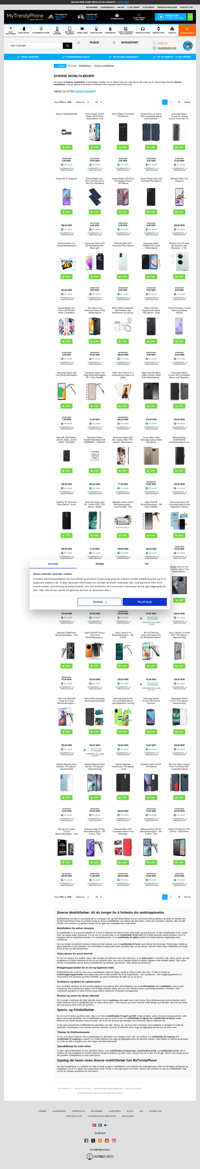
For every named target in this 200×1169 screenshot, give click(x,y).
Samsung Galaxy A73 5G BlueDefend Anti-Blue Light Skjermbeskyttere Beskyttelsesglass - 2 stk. (95, 245)
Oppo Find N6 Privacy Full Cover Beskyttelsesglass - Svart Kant (95, 635)
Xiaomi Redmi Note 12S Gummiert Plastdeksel (151, 179)
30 (179, 102)
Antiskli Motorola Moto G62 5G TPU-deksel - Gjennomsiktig (95, 766)
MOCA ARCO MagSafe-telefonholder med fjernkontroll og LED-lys (123, 310)
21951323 (138, 1089)
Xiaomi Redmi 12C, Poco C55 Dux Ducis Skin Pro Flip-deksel (94, 180)
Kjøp (96, 147)
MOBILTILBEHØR (85, 91)
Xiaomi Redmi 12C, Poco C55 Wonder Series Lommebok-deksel (66, 310)
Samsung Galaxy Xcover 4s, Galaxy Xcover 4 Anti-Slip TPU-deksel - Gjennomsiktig (179, 116)
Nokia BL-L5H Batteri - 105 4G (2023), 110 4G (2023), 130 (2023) (66, 439)
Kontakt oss (186, 7)
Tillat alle (145, 602)
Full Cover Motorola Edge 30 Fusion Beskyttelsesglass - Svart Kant (66, 700)
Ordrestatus (78, 1111)
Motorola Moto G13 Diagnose (179, 179)
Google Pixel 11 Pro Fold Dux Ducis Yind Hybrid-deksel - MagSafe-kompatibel (179, 569)
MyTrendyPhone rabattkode (102, 1116)
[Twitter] (93, 1140)
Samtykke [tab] (53, 563)
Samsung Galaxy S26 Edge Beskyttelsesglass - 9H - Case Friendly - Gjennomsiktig (95, 375)
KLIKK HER (123, 2)
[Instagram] (114, 1140)
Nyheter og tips (74, 1116)
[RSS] (100, 1140)
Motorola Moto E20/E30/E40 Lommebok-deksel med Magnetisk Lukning (179, 439)
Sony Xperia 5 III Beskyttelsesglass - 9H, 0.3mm (123, 635)
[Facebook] (86, 1140)
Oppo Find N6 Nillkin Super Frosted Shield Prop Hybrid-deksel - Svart (151, 375)
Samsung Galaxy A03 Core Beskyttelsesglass (66, 374)
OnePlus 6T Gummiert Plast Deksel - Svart (66, 503)
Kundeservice (107, 7)
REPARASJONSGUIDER (167, 7)
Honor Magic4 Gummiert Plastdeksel (123, 115)
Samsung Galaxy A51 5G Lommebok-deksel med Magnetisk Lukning (123, 700)
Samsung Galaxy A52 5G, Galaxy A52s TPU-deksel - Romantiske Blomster (122, 439)
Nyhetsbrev (148, 7)
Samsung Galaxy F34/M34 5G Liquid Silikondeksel (151, 245)
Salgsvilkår (128, 1116)
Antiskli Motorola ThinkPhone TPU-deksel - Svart (123, 766)
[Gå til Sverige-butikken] (100, 1125)
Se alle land (100, 1133)
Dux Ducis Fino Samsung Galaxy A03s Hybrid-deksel (94, 310)
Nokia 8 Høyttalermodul (66, 114)
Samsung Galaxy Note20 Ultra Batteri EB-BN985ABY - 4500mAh (95, 439)
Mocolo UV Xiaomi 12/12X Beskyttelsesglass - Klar (66, 831)
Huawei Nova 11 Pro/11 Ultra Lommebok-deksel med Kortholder (151, 116)
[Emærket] (188, 46)
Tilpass (98, 602)
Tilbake (61, 66)
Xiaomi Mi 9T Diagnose (66, 178)
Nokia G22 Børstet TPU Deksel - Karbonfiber (179, 830)
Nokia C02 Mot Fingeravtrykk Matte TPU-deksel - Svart (151, 310)
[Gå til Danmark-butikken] (94, 1125)
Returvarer (92, 7)
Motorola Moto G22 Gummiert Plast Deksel (122, 244)
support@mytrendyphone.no (108, 1089)
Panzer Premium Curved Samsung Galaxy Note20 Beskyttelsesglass (179, 310)
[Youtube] (107, 1140)
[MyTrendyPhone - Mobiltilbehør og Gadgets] (25, 17)
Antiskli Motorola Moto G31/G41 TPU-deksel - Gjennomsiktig (66, 766)
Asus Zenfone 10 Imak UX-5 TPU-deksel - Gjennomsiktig (179, 635)
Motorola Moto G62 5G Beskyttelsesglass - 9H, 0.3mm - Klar (151, 831)
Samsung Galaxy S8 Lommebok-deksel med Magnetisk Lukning (179, 504)
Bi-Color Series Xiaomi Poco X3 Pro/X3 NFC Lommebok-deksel (179, 766)
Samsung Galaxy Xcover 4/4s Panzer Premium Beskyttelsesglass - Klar (151, 700)
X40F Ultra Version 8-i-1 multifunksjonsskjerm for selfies (123, 375)
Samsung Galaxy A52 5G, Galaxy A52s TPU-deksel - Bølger (94, 504)
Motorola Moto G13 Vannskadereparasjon (66, 244)
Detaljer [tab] (100, 563)
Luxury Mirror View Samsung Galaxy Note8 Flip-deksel (151, 439)
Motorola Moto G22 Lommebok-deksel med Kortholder (122, 831)
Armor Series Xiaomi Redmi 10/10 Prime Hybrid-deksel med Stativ (94, 116)
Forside (42, 1111)
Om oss (120, 7)
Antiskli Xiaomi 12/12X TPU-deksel (151, 765)
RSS (141, 1111)
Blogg (130, 1111)
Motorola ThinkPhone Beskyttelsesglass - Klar (66, 634)
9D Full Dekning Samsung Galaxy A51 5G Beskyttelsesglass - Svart (151, 635)
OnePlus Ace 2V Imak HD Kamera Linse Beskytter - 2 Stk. (179, 245)
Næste (187, 102)
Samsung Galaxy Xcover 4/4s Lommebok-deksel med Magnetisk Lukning (179, 375)
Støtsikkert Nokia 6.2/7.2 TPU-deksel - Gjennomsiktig (179, 700)
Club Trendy (133, 7)
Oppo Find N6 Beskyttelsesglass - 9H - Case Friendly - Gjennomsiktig (151, 504)
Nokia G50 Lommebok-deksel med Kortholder (94, 699)
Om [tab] (147, 563)
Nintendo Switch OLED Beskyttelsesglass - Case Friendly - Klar (122, 504)
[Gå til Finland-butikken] (106, 1125)
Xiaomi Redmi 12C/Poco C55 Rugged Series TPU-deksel (123, 180)
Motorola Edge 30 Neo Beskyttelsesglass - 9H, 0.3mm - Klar (95, 831)
